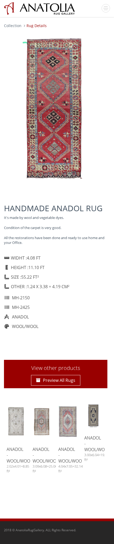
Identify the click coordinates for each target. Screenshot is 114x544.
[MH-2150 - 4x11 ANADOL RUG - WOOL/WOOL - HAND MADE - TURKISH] (54, 109)
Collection (12, 25)
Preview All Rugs (59, 380)
